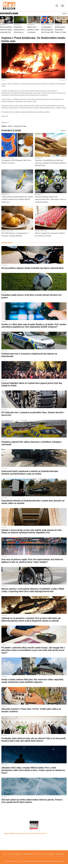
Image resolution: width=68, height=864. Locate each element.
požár (10, 126)
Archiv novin (43, 854)
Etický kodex (60, 854)
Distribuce (17, 854)
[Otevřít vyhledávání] (57, 5)
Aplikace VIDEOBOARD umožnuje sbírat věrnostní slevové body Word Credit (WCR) (25, 833)
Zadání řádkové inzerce (30, 854)
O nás (5, 854)
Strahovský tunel (20, 126)
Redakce (51, 854)
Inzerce (10, 854)
